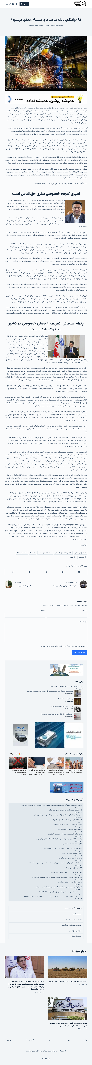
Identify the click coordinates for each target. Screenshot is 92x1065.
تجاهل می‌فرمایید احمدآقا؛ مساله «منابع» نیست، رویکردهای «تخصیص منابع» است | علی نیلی (51, 805)
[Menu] (7, 4)
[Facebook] (79, 572)
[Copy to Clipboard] (13, 572)
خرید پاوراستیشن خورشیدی (72, 925)
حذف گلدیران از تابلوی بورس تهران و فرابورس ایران (56, 714)
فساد (32, 553)
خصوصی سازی (80, 553)
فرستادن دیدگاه (79, 652)
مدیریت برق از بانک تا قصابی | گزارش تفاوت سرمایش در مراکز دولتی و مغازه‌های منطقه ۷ (53, 896)
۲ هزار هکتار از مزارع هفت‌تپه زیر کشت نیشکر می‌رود (67, 981)
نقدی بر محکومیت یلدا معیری (72, 843)
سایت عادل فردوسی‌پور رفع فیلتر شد (70, 858)
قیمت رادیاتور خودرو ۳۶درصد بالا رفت (70, 829)
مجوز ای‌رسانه (8, 1040)
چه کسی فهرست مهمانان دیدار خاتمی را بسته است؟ (66, 686)
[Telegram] (10, 4)
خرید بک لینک (76, 936)
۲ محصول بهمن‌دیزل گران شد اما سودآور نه (68, 824)
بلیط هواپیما (77, 914)
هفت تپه (82, 557)
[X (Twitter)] (16, 4)
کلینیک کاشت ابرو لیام (74, 919)
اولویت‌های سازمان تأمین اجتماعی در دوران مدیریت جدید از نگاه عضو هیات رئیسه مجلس (68, 1024)
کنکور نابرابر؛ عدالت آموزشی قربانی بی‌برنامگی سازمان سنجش (62, 848)
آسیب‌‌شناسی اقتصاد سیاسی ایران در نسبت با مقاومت (65, 834)
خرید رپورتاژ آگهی (75, 930)
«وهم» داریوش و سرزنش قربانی (71, 853)
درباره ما (85, 1040)
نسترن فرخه (21, 553)
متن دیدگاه (83, 621)
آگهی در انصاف (29, 1040)
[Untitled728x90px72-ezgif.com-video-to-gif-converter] (46, 99)
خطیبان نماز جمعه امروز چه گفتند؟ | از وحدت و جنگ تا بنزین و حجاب (59, 887)
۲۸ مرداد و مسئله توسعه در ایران (62, 706)
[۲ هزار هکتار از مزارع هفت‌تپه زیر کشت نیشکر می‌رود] (67, 967)
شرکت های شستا (45, 553)
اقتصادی (36, 25)
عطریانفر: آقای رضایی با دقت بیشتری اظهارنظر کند (66, 872)
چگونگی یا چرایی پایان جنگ (73, 867)
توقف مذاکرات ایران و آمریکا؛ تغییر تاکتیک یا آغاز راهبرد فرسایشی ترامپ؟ (58, 839)
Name (84, 610)
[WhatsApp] (29, 572)
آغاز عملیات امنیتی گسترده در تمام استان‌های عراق (65, 810)
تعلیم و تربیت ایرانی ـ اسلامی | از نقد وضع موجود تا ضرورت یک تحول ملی (58, 815)
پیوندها (68, 1040)
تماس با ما (50, 1040)
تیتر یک (31, 25)
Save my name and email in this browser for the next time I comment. (63, 646)
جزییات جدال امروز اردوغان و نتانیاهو (70, 882)
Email (42, 610)
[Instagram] (13, 4)
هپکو (72, 557)
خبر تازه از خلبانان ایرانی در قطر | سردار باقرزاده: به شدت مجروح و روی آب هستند (55, 863)
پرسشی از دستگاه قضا (65, 699)
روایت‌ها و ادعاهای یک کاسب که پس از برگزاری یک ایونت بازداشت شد (50, 691)
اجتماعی (41, 25)
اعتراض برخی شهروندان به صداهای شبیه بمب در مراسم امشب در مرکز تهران (57, 877)
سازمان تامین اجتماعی (63, 553)
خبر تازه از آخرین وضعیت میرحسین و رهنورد (67, 819)
